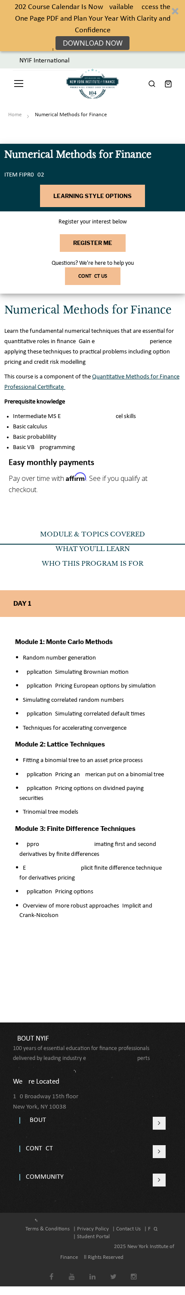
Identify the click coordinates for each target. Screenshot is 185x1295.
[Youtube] (72, 1270)
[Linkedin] (92, 1270)
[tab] (92, 537)
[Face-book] (51, 1270)
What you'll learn (93, 549)
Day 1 (22, 603)
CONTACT (39, 1148)
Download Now (93, 43)
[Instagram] (134, 1270)
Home (15, 115)
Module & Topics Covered (92, 534)
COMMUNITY (45, 1177)
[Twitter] (113, 1270)
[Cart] (168, 83)
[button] (92, 25)
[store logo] (92, 83)
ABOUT (36, 1120)
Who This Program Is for (92, 563)
